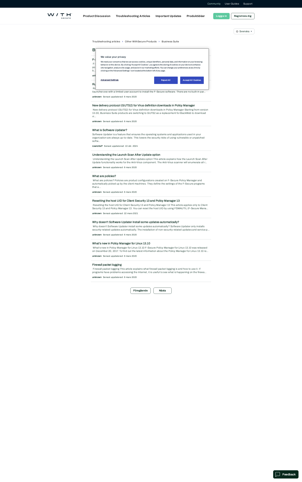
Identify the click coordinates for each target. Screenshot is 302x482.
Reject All (166, 80)
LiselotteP (97, 146)
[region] (152, 69)
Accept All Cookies (192, 80)
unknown (97, 96)
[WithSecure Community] (60, 16)
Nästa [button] (162, 290)
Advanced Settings (110, 80)
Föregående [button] (140, 290)
